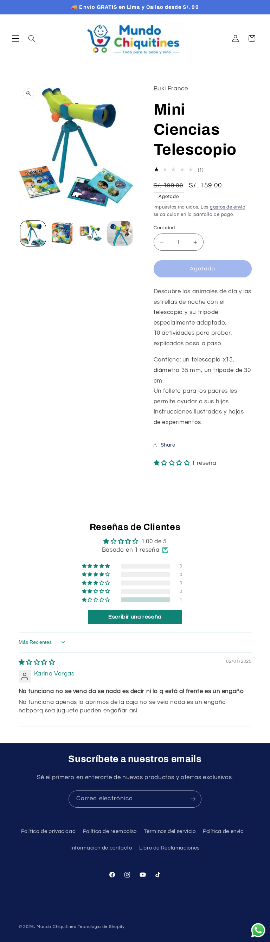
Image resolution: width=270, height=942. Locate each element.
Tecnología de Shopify (101, 927)
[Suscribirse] (193, 799)
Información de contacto (101, 848)
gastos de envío (227, 207)
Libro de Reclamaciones (169, 848)
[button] (15, 38)
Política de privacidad (48, 831)
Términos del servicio (169, 831)
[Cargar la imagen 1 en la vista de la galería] (33, 233)
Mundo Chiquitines (56, 927)
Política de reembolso (110, 831)
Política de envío (223, 831)
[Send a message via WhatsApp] (258, 930)
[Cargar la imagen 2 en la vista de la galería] (62, 233)
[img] (37, 662)
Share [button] (168, 445)
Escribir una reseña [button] (135, 617)
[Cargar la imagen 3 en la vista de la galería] (90, 233)
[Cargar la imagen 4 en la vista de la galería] (120, 233)
